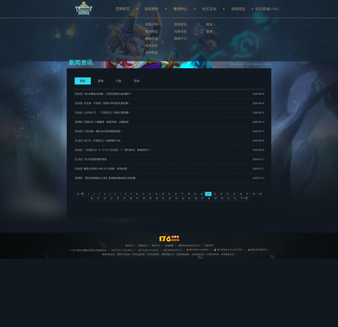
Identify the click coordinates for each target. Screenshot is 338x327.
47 (202, 198)
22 (215, 194)
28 (254, 194)
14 (162, 194)
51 (228, 198)
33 (111, 198)
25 (234, 194)
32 (105, 198)
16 (175, 194)
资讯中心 (256, 64)
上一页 (80, 194)
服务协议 (129, 245)
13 (156, 194)
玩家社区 (180, 31)
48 (209, 198)
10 (137, 194)
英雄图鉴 (151, 31)
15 (169, 194)
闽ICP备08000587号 (173, 250)
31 (98, 198)
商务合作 (156, 245)
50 (222, 198)
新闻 (101, 80)
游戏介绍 (151, 24)
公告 (118, 80)
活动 (136, 80)
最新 (83, 80)
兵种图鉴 (151, 52)
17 (182, 194)
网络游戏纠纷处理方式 (189, 245)
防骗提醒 (169, 245)
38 (144, 198)
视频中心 (180, 38)
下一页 (244, 198)
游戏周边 (238, 9)
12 (149, 194)
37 (137, 198)
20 (202, 194)
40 (157, 198)
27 (247, 194)
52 (235, 198)
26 (241, 194)
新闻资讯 (180, 24)
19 (195, 194)
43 (176, 198)
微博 (209, 31)
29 (260, 194)
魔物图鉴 (151, 38)
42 (170, 198)
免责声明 (209, 245)
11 (143, 194)
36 (131, 198)
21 (208, 194)
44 (183, 198)
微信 (209, 24)
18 (188, 194)
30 (91, 198)
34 (118, 198)
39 (150, 198)
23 (221, 194)
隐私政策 (142, 245)
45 (189, 198)
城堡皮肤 (151, 45)
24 (228, 194)
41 (163, 198)
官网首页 (123, 9)
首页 (248, 64)
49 (215, 198)
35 (124, 198)
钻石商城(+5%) (267, 9)
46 (196, 198)
